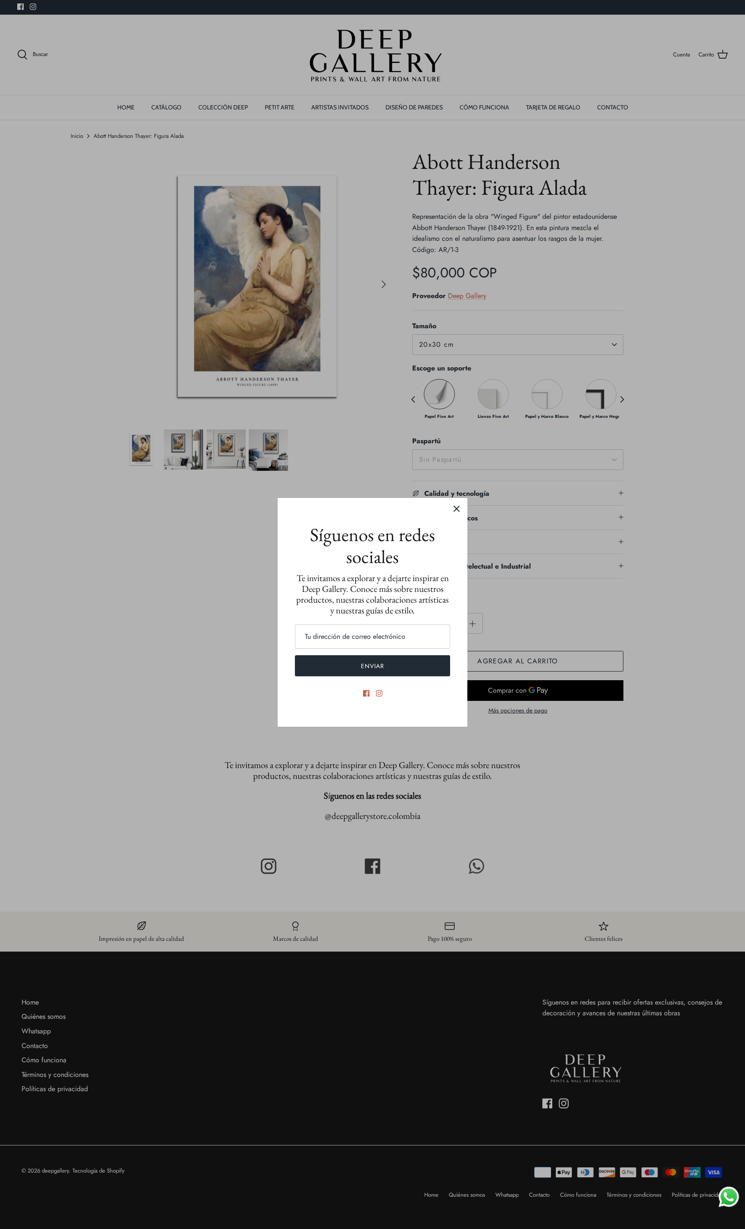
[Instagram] (379, 693)
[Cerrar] (456, 508)
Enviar (373, 666)
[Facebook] (366, 693)
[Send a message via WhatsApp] (729, 1197)
